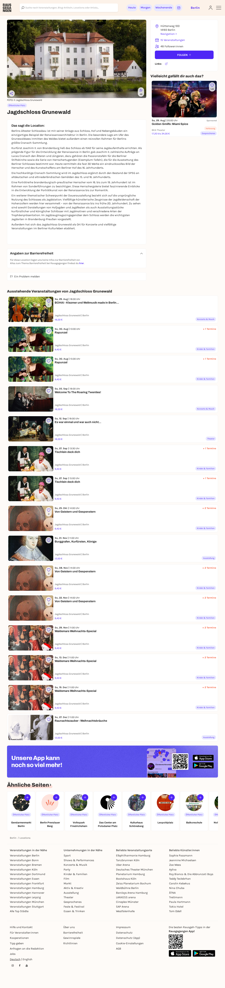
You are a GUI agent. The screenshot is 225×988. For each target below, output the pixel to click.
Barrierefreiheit (73, 932)
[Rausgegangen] (7, 8)
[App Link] (176, 942)
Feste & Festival (74, 906)
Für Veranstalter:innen (24, 932)
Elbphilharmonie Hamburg (133, 855)
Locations (25, 837)
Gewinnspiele (71, 938)
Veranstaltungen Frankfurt (27, 883)
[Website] (166, 64)
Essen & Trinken (74, 911)
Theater (68, 897)
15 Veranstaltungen (172, 40)
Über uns (69, 927)
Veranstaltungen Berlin (24, 855)
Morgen (145, 7)
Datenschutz (124, 932)
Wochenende (163, 7)
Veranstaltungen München (27, 902)
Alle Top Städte (19, 911)
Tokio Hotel (176, 906)
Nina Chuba (176, 888)
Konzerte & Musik (75, 864)
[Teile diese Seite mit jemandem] (11, 93)
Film (66, 878)
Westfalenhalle (125, 911)
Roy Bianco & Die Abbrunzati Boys (191, 874)
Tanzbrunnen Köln (128, 860)
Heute (132, 7)
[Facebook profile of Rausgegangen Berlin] (19, 965)
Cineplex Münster (127, 902)
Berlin (13, 837)
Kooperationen (19, 938)
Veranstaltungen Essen (24, 878)
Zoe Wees (175, 864)
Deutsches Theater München (134, 869)
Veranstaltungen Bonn (24, 860)
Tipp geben (17, 943)
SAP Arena (122, 906)
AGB (118, 948)
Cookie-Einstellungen (130, 943)
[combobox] (69, 8)
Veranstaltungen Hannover (27, 892)
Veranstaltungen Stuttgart (27, 906)
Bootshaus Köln (126, 878)
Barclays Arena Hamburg (132, 892)
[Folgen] (27, 797)
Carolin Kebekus (179, 883)
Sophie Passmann (180, 855)
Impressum (123, 927)
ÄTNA (172, 892)
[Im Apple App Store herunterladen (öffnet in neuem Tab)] (203, 758)
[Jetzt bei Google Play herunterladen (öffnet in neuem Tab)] (203, 765)
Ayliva (172, 869)
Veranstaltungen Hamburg (27, 888)
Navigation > (168, 33)
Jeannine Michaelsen (182, 860)
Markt (67, 883)
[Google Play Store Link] (204, 953)
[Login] (210, 8)
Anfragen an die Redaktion (27, 948)
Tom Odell (175, 911)
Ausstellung (71, 892)
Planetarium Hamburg (130, 874)
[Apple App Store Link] (180, 953)
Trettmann (176, 897)
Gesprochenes (73, 902)
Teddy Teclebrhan (180, 878)
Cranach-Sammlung (34, 142)
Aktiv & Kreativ (73, 888)
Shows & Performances (79, 860)
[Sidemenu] (218, 7)
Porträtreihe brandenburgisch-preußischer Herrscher (52, 182)
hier (81, 263)
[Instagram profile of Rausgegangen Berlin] (12, 965)
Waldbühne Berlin (127, 888)
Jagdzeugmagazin (57, 215)
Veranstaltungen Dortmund (27, 874)
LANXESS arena (126, 897)
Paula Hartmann (179, 902)
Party (67, 869)
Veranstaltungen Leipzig (25, 897)
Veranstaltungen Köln (24, 869)
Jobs (12, 954)
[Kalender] (178, 7)
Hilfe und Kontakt (21, 927)
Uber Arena (123, 864)
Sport (67, 855)
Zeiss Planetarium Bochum (133, 883)
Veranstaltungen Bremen (26, 864)
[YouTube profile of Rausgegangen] (27, 965)
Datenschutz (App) (128, 938)
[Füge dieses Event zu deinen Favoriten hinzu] (49, 331)
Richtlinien (70, 943)
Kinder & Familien (75, 874)
